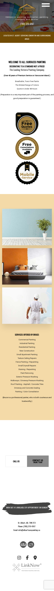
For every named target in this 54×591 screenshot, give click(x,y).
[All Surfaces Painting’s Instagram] (19, 558)
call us (16, 461)
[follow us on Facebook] (27, 558)
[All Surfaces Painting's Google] (35, 558)
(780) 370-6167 (27, 24)
